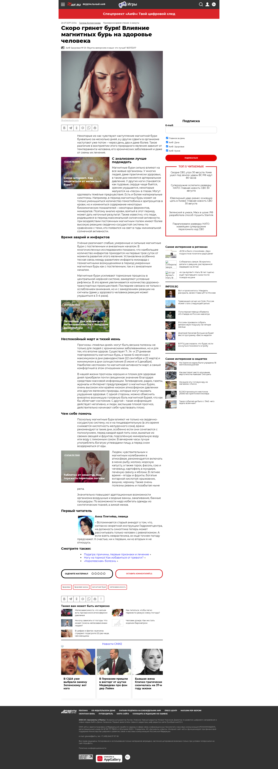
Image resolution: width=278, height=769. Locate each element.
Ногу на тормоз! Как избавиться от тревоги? (114, 557)
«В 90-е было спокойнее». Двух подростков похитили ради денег (196, 252)
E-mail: (169, 125)
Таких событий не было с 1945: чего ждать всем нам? (196, 402)
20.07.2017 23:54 (69, 23)
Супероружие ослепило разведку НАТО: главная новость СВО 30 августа (191, 188)
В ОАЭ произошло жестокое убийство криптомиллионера (194, 393)
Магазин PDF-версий (191, 711)
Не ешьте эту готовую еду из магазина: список (193, 383)
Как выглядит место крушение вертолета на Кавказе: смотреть (195, 373)
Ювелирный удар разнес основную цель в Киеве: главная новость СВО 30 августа (191, 201)
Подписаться (191, 158)
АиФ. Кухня (174, 151)
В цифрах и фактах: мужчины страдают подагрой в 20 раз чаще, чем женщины (92, 633)
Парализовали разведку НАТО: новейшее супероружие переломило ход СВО (191, 227)
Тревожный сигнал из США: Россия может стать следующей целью (196, 302)
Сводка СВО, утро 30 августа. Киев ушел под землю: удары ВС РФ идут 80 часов (191, 175)
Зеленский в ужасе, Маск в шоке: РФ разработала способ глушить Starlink (191, 214)
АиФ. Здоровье (176, 146)
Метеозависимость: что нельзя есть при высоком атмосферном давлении (91, 613)
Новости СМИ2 (112, 643)
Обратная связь (87, 714)
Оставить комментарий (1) (139, 574)
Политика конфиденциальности (92, 748)
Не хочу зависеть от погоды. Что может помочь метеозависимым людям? (91, 623)
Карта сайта (123, 714)
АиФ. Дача (174, 142)
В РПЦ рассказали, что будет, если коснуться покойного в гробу (195, 345)
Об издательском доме (103, 711)
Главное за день (177, 138)
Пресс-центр (171, 711)
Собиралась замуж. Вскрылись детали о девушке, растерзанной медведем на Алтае (195, 264)
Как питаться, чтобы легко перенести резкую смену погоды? (143, 611)
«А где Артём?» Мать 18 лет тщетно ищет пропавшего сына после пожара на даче (196, 275)
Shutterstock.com (70, 120)
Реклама (83, 711)
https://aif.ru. (88, 743)
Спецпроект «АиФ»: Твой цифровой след (139, 14)
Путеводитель (106, 714)
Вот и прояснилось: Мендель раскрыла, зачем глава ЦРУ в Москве (197, 292)
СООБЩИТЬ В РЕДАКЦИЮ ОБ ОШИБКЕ (150, 714)
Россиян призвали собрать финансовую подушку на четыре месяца (194, 324)
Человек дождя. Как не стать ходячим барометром (140, 621)
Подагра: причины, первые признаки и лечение (116, 554)
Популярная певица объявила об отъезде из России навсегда (194, 313)
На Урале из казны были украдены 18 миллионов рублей (197, 364)
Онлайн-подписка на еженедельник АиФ (140, 711)
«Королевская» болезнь (100, 561)
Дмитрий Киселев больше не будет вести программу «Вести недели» (196, 334)
